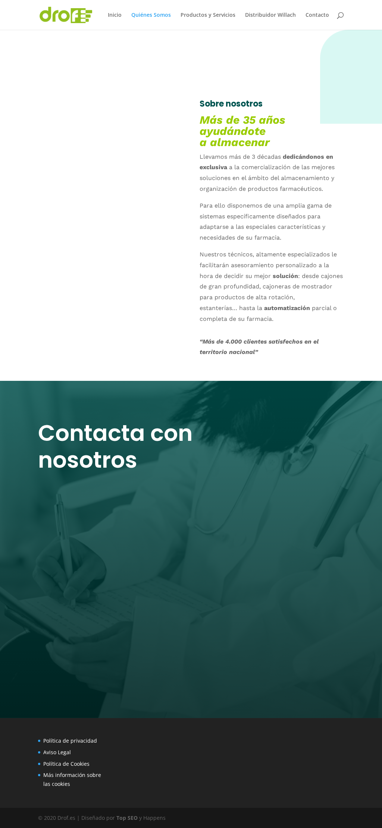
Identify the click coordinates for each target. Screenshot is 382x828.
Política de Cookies (66, 763)
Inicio (115, 15)
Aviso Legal (57, 752)
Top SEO (127, 817)
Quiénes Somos (151, 15)
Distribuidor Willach (270, 15)
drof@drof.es (87, 554)
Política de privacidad (70, 740)
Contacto (317, 15)
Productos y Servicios (208, 15)
